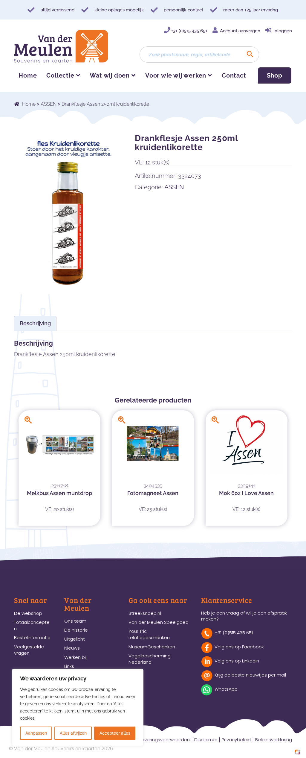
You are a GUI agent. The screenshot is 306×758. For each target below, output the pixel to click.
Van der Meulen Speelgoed (158, 622)
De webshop (28, 613)
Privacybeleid (236, 739)
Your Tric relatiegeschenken (149, 634)
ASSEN (48, 104)
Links (69, 666)
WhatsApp (226, 689)
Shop (274, 75)
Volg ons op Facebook (239, 647)
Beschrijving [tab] (35, 323)
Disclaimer (205, 739)
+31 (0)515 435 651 (189, 31)
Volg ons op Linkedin (237, 661)
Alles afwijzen (73, 733)
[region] (77, 707)
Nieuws (72, 648)
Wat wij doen (110, 75)
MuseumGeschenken (151, 647)
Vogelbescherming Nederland (149, 659)
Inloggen (282, 31)
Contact (234, 75)
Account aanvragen (240, 31)
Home (28, 75)
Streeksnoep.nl (144, 613)
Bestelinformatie (32, 637)
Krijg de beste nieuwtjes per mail (250, 675)
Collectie (60, 75)
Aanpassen (36, 733)
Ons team (75, 621)
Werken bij (75, 657)
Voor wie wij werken (175, 75)
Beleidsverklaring (273, 739)
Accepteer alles (115, 733)
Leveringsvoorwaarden (165, 739)
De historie (76, 630)
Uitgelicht (74, 639)
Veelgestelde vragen (29, 650)
